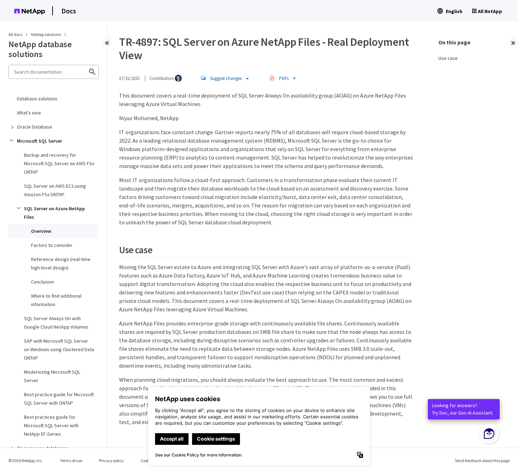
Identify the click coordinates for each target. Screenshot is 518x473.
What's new (29, 113)
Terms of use (71, 460)
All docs (15, 34)
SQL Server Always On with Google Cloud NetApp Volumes (56, 322)
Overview (41, 231)
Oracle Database (34, 127)
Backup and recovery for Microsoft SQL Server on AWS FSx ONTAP (59, 163)
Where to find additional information (56, 300)
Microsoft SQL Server (39, 141)
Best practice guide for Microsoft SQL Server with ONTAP (59, 398)
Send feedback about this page (482, 460)
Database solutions (37, 98)
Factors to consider (52, 245)
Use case (448, 58)
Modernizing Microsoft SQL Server (52, 376)
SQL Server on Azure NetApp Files (54, 212)
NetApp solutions (46, 34)
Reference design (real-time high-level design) (61, 263)
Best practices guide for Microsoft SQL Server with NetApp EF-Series (51, 425)
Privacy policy (111, 460)
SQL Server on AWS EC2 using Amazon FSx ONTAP (55, 190)
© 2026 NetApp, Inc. (25, 460)
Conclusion (42, 282)
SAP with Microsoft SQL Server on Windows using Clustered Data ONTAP (59, 349)
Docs (68, 10)
